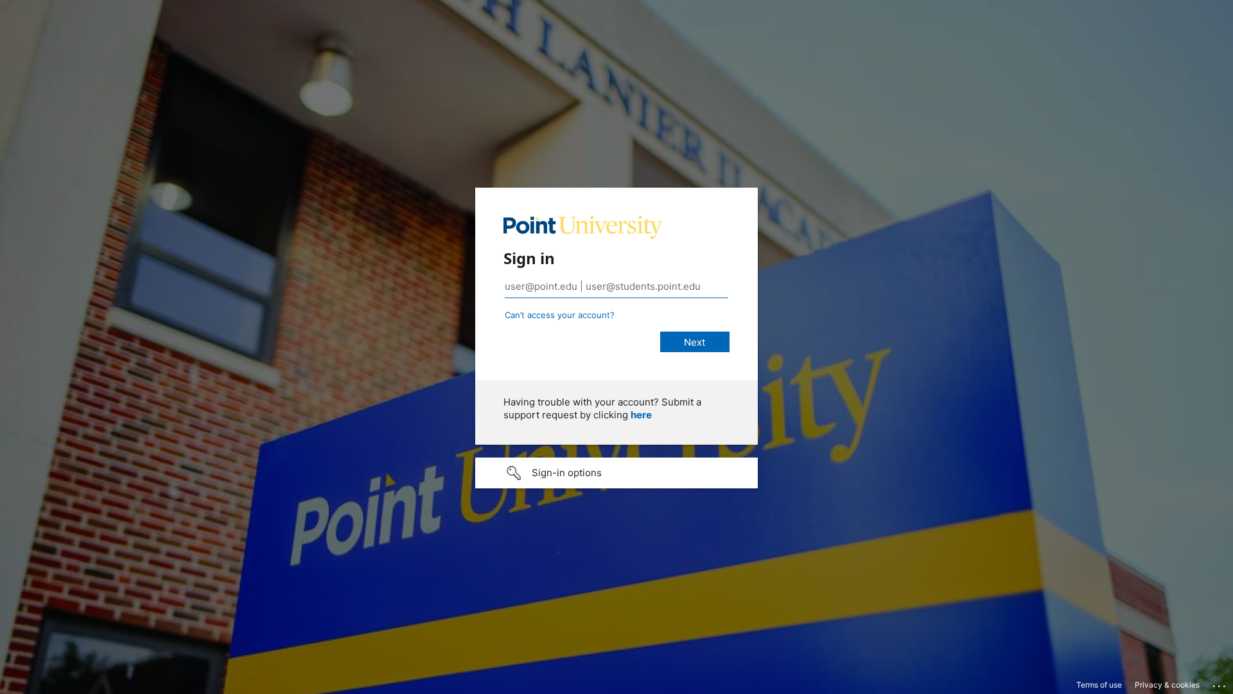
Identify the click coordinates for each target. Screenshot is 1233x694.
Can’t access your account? (560, 315)
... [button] (1220, 683)
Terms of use (1099, 685)
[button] (616, 473)
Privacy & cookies (1167, 685)
